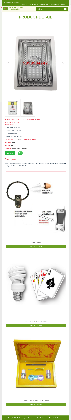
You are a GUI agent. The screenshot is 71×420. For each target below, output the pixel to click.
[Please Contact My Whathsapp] (19, 153)
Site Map (60, 418)
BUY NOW (10, 153)
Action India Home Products (45, 418)
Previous (8, 63)
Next (63, 63)
